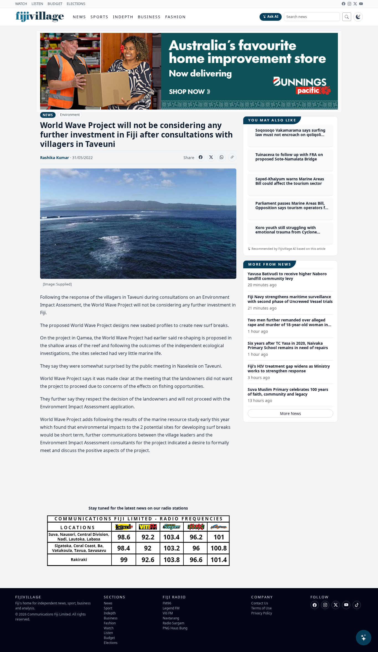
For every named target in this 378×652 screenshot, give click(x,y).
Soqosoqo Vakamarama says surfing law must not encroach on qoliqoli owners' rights (290, 135)
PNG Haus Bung (175, 628)
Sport (108, 608)
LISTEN (37, 3)
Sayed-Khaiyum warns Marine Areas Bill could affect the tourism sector (289, 181)
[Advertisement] (141, 484)
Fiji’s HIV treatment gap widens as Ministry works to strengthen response (289, 368)
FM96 (167, 603)
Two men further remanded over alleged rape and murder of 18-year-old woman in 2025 (288, 324)
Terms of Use (261, 608)
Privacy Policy (261, 613)
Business (149, 16)
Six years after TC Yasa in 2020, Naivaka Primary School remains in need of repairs (288, 345)
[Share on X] (211, 157)
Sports (99, 16)
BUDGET (55, 3)
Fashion (175, 16)
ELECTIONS (76, 3)
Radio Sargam (173, 623)
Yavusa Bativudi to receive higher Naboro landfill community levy (287, 276)
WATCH (21, 3)
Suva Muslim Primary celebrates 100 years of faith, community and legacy (288, 392)
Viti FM (168, 613)
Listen (108, 632)
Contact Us (259, 603)
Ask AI (272, 16)
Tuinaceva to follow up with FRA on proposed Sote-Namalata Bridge (289, 157)
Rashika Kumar (54, 157)
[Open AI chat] (363, 637)
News (79, 16)
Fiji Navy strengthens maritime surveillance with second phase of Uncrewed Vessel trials (290, 299)
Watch (108, 628)
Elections (111, 642)
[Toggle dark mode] (358, 17)
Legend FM (171, 608)
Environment (70, 114)
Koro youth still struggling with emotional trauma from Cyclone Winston (286, 232)
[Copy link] (232, 157)
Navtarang (171, 618)
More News (290, 413)
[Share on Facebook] (200, 157)
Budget (109, 637)
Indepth (123, 16)
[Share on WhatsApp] (222, 157)
